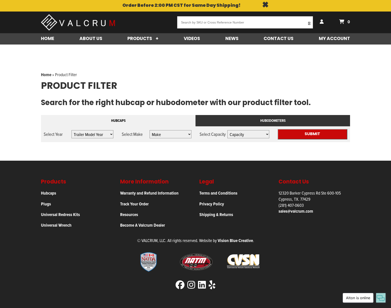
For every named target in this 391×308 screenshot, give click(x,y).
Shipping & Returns (216, 214)
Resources (129, 214)
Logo (79, 22)
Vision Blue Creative (235, 240)
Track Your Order (134, 204)
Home (47, 39)
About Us (90, 39)
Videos (192, 39)
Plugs (46, 204)
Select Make (132, 134)
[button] (309, 24)
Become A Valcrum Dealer (142, 225)
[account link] (322, 22)
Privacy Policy (211, 204)
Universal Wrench (56, 225)
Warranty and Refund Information (149, 193)
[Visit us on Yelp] (212, 285)
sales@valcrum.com (296, 211)
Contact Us (278, 39)
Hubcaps (118, 120)
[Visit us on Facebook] (180, 285)
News (231, 39)
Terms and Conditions (218, 193)
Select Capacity (213, 134)
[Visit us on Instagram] (191, 285)
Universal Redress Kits (60, 214)
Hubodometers (273, 120)
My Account (334, 39)
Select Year (53, 134)
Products (139, 39)
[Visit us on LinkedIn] (202, 285)
